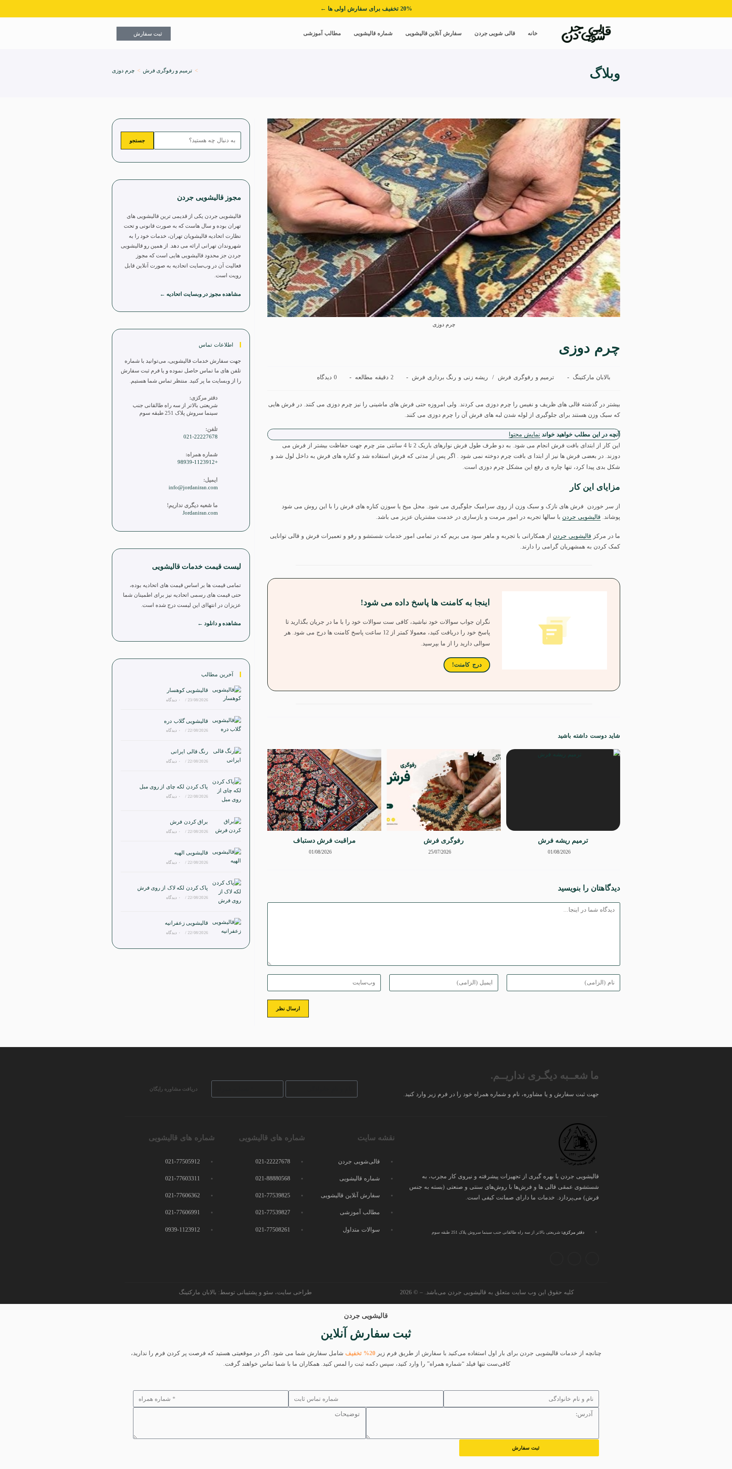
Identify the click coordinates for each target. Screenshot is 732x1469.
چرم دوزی (123, 70)
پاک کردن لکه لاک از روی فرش (172, 888)
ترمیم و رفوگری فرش (526, 377)
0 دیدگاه (327, 377)
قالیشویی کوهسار (187, 690)
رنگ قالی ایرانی (189, 751)
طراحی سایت (294, 1292)
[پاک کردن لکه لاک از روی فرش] (226, 892)
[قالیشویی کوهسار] (226, 694)
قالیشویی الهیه (191, 852)
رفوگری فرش (444, 840)
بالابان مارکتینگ (592, 377)
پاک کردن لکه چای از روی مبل (173, 786)
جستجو (137, 140)
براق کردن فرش (189, 822)
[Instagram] (592, 1258)
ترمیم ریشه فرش (563, 840)
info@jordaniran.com (193, 487)
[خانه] (202, 70)
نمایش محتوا (524, 434)
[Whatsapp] (574, 1258)
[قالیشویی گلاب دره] (226, 725)
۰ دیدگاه (173, 699)
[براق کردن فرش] (226, 826)
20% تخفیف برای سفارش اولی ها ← (366, 9)
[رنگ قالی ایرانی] (226, 756)
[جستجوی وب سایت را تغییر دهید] (288, 33)
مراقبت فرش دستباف (324, 840)
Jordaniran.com (200, 513)
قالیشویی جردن (581, 517)
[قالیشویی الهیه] (226, 856)
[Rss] (556, 1258)
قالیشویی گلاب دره (186, 721)
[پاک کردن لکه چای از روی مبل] (226, 790)
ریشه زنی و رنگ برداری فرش (450, 377)
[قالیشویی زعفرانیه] (226, 927)
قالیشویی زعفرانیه (186, 923)
